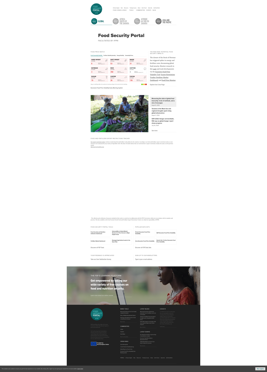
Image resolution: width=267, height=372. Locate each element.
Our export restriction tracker (98, 142)
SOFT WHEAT (114, 59)
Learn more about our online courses (102, 295)
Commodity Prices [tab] (129, 55)
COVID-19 (163, 309)
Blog (154, 10)
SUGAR (93, 76)
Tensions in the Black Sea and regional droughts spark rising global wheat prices (161, 111)
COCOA (132, 76)
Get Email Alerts (157, 8)
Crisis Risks (124, 341)
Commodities (140, 10)
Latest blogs (144, 309)
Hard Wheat (122, 334)
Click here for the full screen (97, 147)
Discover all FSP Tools (97, 248)
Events (148, 10)
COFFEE (113, 76)
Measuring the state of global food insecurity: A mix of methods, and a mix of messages (163, 101)
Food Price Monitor (168, 80)
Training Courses (133, 8)
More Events (142, 346)
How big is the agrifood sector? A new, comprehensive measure (128, 318)
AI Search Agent (116, 8)
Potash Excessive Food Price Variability (142, 233)
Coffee (121, 329)
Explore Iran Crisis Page (157, 85)
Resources (126, 8)
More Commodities (124, 337)
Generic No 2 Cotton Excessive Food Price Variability (166, 241)
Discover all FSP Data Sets (143, 248)
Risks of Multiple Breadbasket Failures (128, 315)
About (139, 8)
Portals (122, 358)
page (154, 69)
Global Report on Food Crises (126, 349)
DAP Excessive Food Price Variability (166, 233)
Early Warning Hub (124, 344)
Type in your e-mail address (143, 259)
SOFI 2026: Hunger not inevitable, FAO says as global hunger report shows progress (163, 121)
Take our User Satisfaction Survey (101, 259)
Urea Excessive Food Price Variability (144, 241)
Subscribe (150, 8)
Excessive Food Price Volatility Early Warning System (107, 88)
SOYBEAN (94, 68)
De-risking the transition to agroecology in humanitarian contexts (148, 335)
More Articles (142, 327)
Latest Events (145, 332)
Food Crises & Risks (120, 10)
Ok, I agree (260, 369)
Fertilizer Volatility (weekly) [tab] (109, 55)
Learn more (80, 368)
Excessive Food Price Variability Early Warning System (127, 352)
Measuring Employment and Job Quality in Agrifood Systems (128, 312)
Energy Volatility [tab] (120, 55)
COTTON (133, 68)
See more (154, 131)
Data (122, 8)
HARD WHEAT (96, 59)
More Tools (124, 309)
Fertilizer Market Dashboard (98, 241)
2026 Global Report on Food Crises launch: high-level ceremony (147, 342)
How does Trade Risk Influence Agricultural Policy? (146, 338)
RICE (112, 68)
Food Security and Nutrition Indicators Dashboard (98, 233)
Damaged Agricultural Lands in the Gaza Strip (121, 241)
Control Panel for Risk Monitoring (127, 347)
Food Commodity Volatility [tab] (96, 55)
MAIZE (132, 59)
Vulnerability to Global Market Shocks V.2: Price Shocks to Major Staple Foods (121, 233)
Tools (131, 10)
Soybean (122, 331)
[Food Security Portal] (96, 9)
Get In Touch (144, 8)
